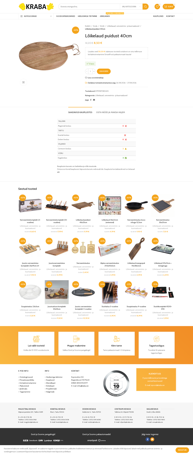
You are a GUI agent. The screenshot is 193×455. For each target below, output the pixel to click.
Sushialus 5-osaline (110, 306)
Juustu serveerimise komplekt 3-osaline (83, 307)
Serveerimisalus (83, 263)
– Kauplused (49, 380)
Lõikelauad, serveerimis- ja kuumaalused (123, 26)
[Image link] (116, 383)
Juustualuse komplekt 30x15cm (57, 307)
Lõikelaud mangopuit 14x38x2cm (136, 264)
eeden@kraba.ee (94, 422)
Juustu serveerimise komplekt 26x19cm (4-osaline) (30, 265)
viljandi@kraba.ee (126, 422)
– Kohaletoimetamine (27, 383)
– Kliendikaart (50, 383)
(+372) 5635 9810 (159, 420)
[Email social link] (94, 100)
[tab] (80, 111)
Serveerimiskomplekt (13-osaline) (56, 221)
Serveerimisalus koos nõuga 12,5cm (136, 221)
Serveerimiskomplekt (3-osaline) (30, 221)
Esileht (87, 26)
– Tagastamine (24, 392)
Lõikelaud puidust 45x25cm (83, 221)
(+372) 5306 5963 (30, 420)
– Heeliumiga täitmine (53, 377)
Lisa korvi (104, 71)
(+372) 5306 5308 (63, 420)
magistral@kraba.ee (31, 422)
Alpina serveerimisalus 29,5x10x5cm (109, 264)
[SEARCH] (146, 7)
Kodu (95, 26)
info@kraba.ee (82, 386)
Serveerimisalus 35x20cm (162, 221)
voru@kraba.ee (157, 422)
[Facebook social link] (90, 100)
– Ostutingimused (25, 377)
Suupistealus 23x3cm (30, 306)
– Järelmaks (22, 389)
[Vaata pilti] (23, 82)
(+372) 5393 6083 (95, 420)
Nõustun (182, 450)
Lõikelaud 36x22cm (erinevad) (110, 221)
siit (58, 172)
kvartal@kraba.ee (62, 422)
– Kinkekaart (49, 386)
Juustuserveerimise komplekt (57, 264)
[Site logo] (36, 6)
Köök (102, 26)
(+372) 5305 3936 (127, 420)
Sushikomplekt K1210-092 (163, 307)
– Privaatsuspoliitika (26, 380)
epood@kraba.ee (158, 385)
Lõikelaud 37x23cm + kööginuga (162, 264)
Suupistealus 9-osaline (136, 306)
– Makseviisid (23, 386)
